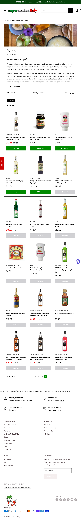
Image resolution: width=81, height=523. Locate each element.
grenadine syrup (37, 73)
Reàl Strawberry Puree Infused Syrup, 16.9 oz (37, 269)
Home (6, 20)
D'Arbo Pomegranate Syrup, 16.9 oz (39, 225)
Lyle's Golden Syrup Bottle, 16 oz (64, 315)
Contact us (12, 410)
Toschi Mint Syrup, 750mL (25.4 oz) (15, 225)
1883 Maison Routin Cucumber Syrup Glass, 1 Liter (63, 270)
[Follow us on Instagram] (64, 499)
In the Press (8, 459)
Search (6, 437)
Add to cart (16, 148)
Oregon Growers (36, 178)
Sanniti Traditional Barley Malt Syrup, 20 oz (40, 138)
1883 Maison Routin (12, 134)
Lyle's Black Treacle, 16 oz (14, 268)
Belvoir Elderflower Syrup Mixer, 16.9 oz (14, 182)
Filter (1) (12, 93)
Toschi (8, 221)
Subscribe (50, 476)
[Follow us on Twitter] (60, 499)
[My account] (77, 10)
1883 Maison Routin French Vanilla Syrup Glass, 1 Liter (39, 315)
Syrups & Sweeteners (16, 20)
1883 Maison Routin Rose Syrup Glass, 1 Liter (63, 358)
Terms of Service (50, 428)
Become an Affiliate (10, 465)
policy (62, 400)
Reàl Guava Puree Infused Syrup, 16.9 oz (63, 138)
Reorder (7, 428)
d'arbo (57, 178)
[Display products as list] (73, 93)
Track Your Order (10, 425)
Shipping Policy (9, 440)
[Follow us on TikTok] (75, 499)
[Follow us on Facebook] (57, 499)
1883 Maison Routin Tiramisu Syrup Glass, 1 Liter (40, 358)
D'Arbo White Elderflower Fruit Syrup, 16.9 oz (63, 182)
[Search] (70, 10)
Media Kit (7, 462)
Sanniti (32, 134)
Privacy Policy (49, 431)
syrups (12, 100)
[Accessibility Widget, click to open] (78, 261)
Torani (8, 311)
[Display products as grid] (70, 93)
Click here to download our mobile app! (17, 488)
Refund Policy (9, 443)
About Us (47, 425)
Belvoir (8, 178)
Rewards (7, 431)
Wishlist (46, 434)
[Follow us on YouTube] (72, 499)
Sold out (65, 192)
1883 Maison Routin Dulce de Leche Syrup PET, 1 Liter (16, 358)
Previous (12, 376)
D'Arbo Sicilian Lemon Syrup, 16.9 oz (64, 225)
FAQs (6, 446)
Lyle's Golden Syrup (13, 265)
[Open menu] (5, 10)
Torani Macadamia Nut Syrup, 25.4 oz (16, 315)
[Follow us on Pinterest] (68, 499)
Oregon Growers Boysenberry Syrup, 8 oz (40, 182)
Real (56, 134)
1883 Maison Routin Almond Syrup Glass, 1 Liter (15, 138)
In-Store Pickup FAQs (11, 434)
